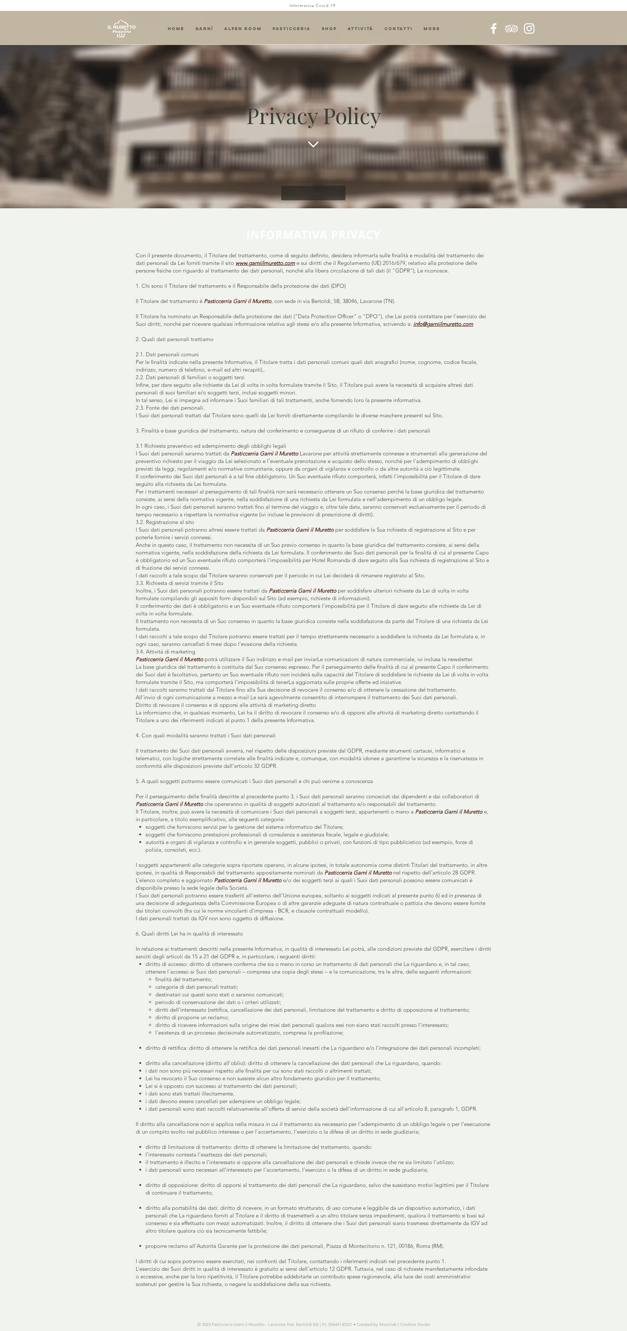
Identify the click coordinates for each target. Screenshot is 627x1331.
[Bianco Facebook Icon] (494, 28)
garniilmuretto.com (450, 323)
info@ (420, 323)
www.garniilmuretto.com (265, 262)
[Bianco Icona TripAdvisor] (511, 28)
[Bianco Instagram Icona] (529, 28)
